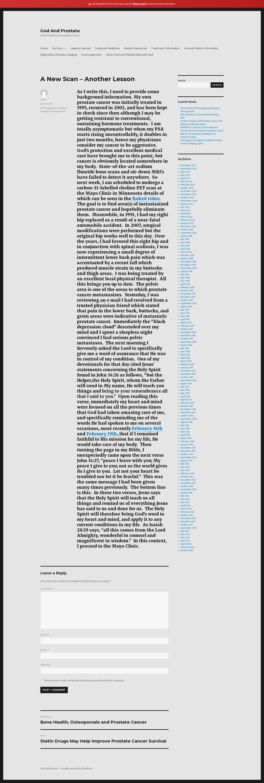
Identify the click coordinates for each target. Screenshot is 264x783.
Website (45, 665)
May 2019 (185, 245)
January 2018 (186, 290)
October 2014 (186, 415)
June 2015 (185, 390)
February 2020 (187, 220)
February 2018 (187, 287)
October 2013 (186, 454)
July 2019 (184, 239)
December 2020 (188, 191)
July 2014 (184, 425)
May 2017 (184, 316)
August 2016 (186, 345)
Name (44, 635)
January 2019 (186, 258)
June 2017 (185, 313)
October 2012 (186, 486)
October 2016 (186, 338)
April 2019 (185, 249)
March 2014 (186, 438)
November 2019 (188, 226)
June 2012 (185, 499)
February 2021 (187, 184)
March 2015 (186, 399)
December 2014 (188, 409)
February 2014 (187, 441)
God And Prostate (60, 30)
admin (43, 99)
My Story (57, 48)
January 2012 (186, 515)
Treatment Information (165, 48)
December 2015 (188, 371)
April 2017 (185, 319)
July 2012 (184, 496)
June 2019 (185, 242)
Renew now (139, 3)
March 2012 (186, 508)
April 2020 (185, 213)
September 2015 (188, 380)
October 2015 (186, 377)
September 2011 (188, 528)
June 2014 (185, 428)
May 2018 (185, 281)
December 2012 (188, 480)
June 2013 (185, 467)
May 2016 (185, 354)
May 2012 (185, 502)
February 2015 (187, 403)
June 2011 (185, 534)
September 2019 (188, 233)
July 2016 (184, 348)
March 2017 (185, 322)
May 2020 (185, 210)
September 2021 (188, 168)
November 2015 (188, 374)
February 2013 (187, 473)
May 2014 (185, 431)
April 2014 (185, 435)
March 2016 (186, 361)
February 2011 (187, 547)
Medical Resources (135, 48)
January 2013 (186, 476)
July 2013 (184, 464)
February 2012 (187, 512)
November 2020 (188, 194)
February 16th (147, 428)
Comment (47, 588)
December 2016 (188, 332)
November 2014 (188, 412)
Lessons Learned (81, 48)
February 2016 (187, 364)
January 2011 (186, 550)
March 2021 (186, 181)
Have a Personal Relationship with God (129, 54)
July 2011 (184, 531)
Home (44, 48)
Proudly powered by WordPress (77, 768)
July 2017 (184, 310)
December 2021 (188, 165)
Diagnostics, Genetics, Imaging (58, 54)
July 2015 (184, 387)
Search (181, 80)
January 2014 (186, 444)
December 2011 (188, 518)
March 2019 (186, 252)
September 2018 (188, 268)
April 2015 (185, 396)
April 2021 (185, 178)
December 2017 (188, 294)
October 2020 (187, 197)
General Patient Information (201, 48)
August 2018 (186, 271)
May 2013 (185, 470)
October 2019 (186, 229)
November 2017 (187, 297)
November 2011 (187, 521)
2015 (42, 108)
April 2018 (185, 284)
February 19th (101, 434)
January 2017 (186, 329)
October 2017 (186, 300)
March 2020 (186, 217)
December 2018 (188, 261)
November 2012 (188, 483)
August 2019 (186, 236)
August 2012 (186, 492)
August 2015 (186, 383)
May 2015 (185, 393)
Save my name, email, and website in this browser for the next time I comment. (84, 680)
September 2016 (188, 342)
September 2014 (188, 419)
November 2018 (188, 265)
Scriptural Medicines (107, 48)
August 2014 (186, 422)
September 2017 (188, 303)
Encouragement (91, 54)
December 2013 (188, 447)
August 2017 (186, 306)
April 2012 (185, 505)
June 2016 (185, 351)
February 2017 (187, 326)
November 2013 (188, 451)
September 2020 (188, 200)
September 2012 (188, 489)
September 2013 (188, 457)
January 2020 (187, 223)
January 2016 (186, 367)
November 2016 (188, 335)
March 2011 (185, 544)
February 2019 (187, 255)
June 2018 (185, 277)
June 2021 (185, 172)
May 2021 (185, 175)
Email (44, 650)
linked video (145, 198)
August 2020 (186, 204)
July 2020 (185, 207)
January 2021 (186, 188)
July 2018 (184, 274)
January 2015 (186, 406)
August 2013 (186, 460)
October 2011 (186, 524)
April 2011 (185, 541)
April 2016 (185, 358)
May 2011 (184, 537)
